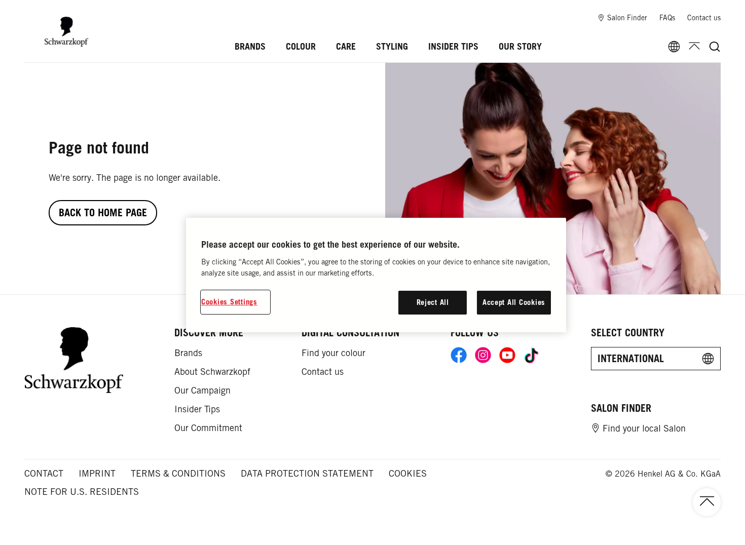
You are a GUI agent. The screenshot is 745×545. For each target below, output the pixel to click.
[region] (376, 275)
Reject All (433, 302)
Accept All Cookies (513, 302)
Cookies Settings (229, 301)
